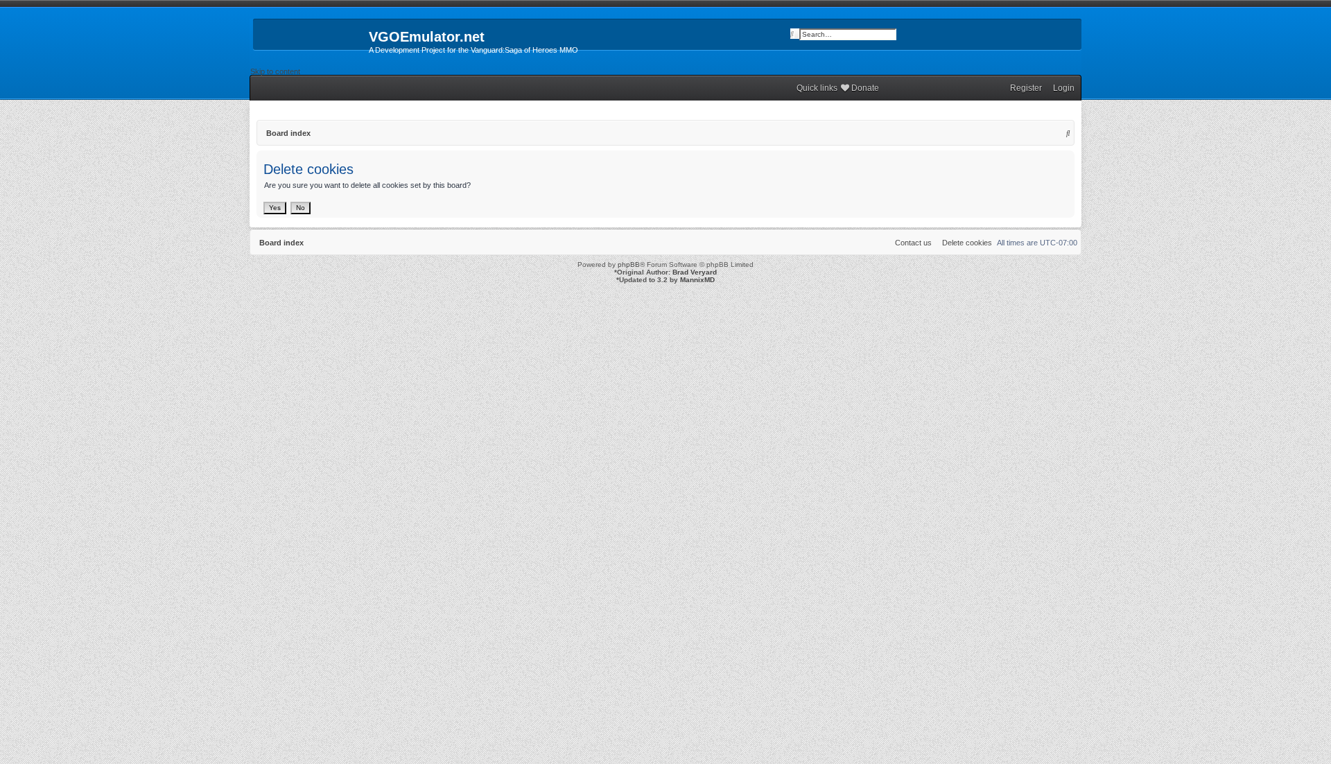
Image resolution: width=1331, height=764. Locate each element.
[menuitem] (1061, 88)
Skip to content (275, 71)
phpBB (629, 264)
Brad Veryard (694, 272)
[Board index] (309, 41)
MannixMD (697, 280)
